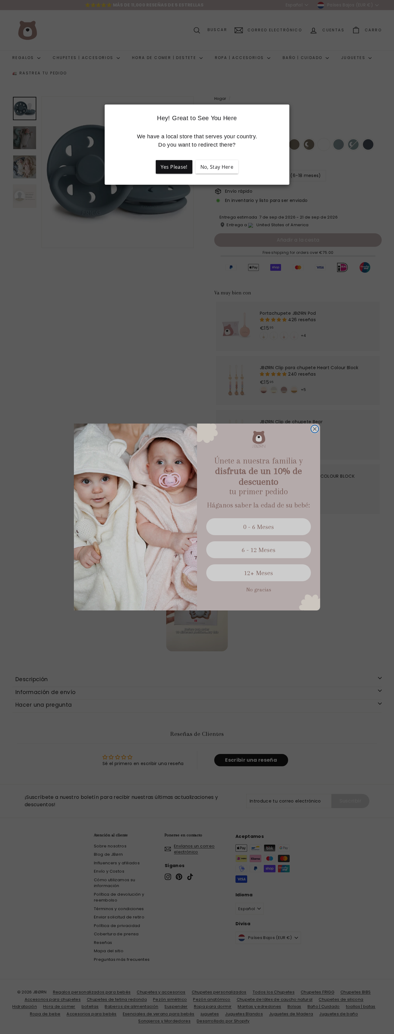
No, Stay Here (217, 167)
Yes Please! (174, 167)
